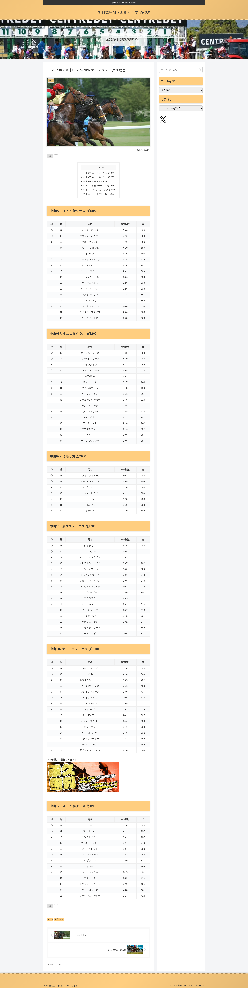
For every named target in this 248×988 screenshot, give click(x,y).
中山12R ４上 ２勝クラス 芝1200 (98, 194)
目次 (94, 167)
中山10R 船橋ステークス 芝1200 (98, 185)
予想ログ (60, 919)
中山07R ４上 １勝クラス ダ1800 (98, 173)
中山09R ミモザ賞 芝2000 (95, 181)
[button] (200, 69)
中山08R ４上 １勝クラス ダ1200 (98, 177)
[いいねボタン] (50, 156)
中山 (51, 919)
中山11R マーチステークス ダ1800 (99, 190)
